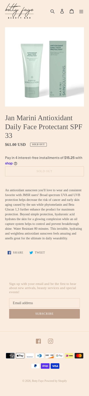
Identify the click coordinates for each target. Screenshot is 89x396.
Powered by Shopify (55, 380)
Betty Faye (38, 380)
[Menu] (81, 11)
